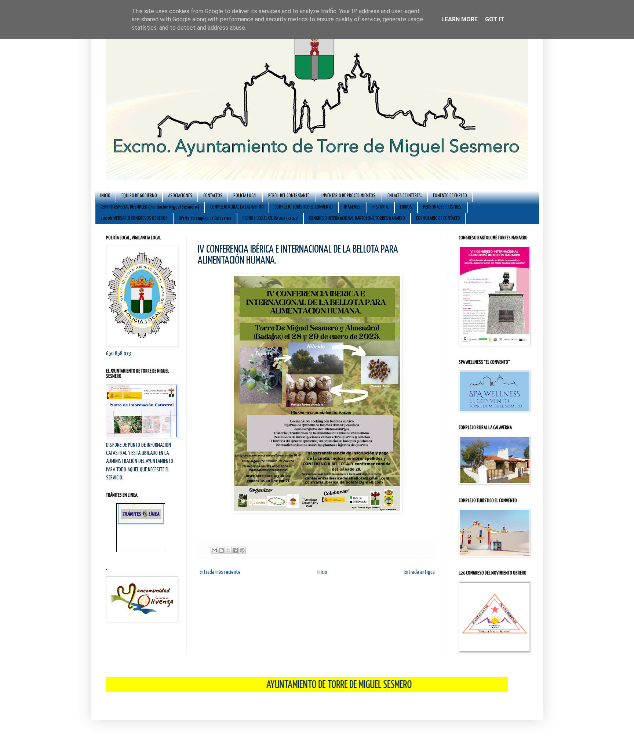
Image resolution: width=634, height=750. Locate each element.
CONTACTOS (212, 195)
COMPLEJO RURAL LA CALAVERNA (236, 207)
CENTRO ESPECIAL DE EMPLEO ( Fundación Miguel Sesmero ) (150, 207)
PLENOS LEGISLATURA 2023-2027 (270, 218)
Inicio (322, 572)
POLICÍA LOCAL (245, 195)
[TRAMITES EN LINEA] (141, 509)
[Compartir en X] (228, 550)
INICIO (105, 195)
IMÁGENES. (352, 207)
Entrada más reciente (220, 572)
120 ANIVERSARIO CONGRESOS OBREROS (134, 218)
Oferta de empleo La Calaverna (205, 218)
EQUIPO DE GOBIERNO (139, 195)
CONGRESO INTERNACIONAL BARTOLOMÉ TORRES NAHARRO (357, 218)
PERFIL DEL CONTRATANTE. (289, 195)
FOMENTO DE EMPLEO (450, 195)
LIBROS (406, 207)
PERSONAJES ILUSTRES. (442, 207)
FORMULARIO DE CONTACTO (438, 218)
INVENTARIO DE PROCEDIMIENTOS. (348, 195)
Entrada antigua (419, 572)
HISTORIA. (380, 207)
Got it (494, 19)
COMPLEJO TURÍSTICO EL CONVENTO (303, 207)
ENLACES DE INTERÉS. (404, 195)
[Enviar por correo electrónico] (214, 550)
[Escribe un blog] (221, 550)
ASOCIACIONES (180, 195)
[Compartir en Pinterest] (242, 550)
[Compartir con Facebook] (235, 550)
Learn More (459, 19)
